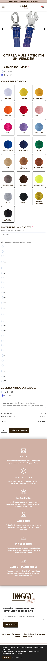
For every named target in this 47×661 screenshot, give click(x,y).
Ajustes (17, 657)
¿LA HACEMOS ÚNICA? (15, 67)
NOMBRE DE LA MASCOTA (17, 227)
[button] (3, 7)
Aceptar (6, 657)
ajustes (19, 653)
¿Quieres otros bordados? (18, 388)
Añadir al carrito (19, 430)
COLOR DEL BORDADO (15, 81)
